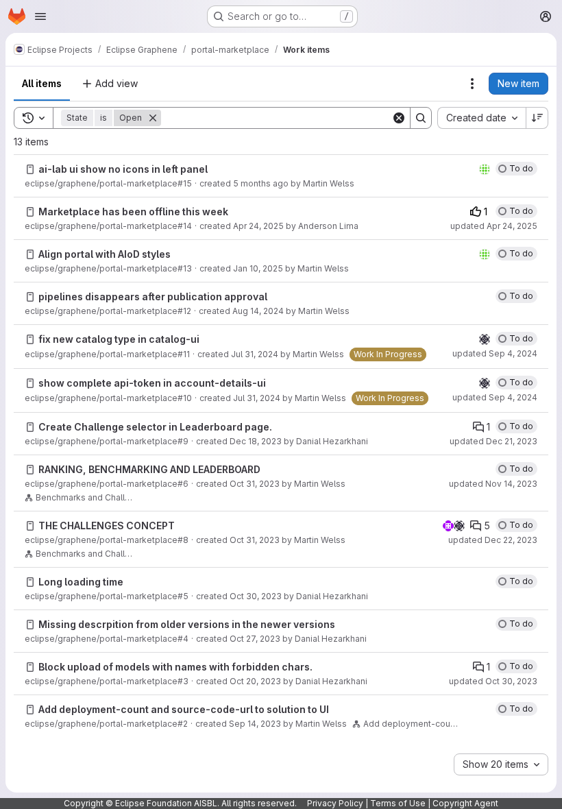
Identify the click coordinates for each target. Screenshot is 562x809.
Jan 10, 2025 (258, 268)
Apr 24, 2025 (258, 226)
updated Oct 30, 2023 (493, 681)
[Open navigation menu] (40, 16)
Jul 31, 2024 (254, 354)
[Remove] (153, 118)
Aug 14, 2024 (258, 311)
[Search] (421, 118)
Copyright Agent (465, 803)
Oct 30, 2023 (256, 596)
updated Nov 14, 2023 (493, 484)
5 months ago (261, 183)
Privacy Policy (335, 803)
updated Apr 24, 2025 (493, 226)
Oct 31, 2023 (255, 484)
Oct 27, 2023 (255, 638)
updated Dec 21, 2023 (493, 441)
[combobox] (481, 118)
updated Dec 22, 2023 (492, 540)
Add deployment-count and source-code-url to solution (412, 724)
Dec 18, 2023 (256, 441)
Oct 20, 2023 (255, 681)
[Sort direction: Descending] (537, 118)
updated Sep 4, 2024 (494, 353)
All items (42, 83)
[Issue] (30, 169)
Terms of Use (398, 803)
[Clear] (399, 118)
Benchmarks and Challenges (85, 497)
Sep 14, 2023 (255, 724)
